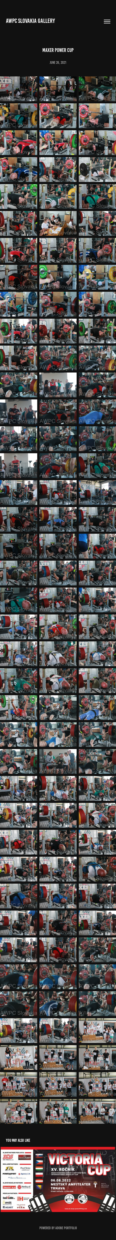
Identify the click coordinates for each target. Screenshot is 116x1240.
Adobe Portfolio (66, 1228)
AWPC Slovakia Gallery (30, 20)
